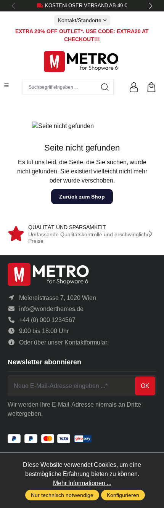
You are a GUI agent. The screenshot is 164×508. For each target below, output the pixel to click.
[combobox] (60, 87)
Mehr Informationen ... (82, 483)
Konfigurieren (123, 495)
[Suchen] (105, 87)
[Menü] (6, 85)
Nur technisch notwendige (62, 495)
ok (145, 386)
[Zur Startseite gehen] (82, 61)
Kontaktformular (85, 342)
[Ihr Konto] (134, 87)
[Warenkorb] (151, 87)
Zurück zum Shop (82, 197)
